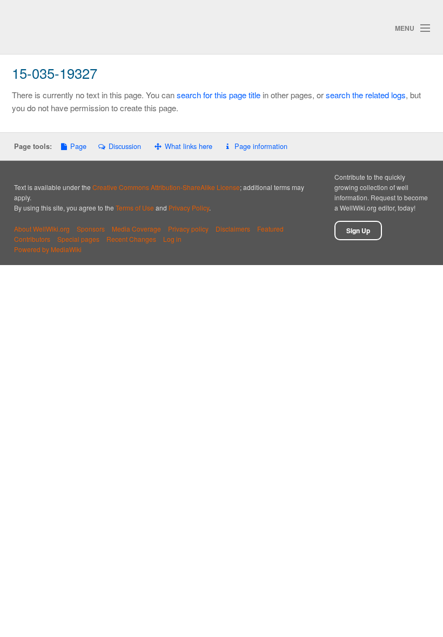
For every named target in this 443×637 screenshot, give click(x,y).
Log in (172, 238)
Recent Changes (131, 238)
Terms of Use (135, 207)
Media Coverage (136, 228)
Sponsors (91, 228)
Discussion (124, 146)
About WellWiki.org (42, 228)
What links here (188, 146)
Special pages (78, 238)
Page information (260, 146)
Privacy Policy (189, 207)
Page (78, 146)
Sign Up (358, 230)
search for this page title (218, 94)
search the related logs (366, 94)
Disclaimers (233, 228)
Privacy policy (188, 228)
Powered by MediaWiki (48, 249)
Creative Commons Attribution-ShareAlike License (166, 187)
